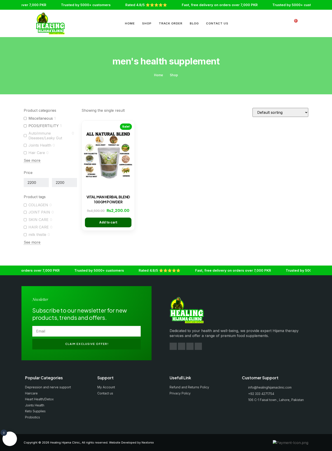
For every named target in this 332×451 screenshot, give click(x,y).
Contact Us (217, 23)
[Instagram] (181, 346)
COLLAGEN (38, 205)
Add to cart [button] (108, 222)
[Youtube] (190, 346)
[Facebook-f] (173, 346)
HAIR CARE (38, 227)
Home (130, 23)
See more (32, 160)
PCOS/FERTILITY (43, 125)
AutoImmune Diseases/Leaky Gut (45, 135)
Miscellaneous (40, 118)
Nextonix (148, 442)
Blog (194, 23)
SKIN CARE (38, 219)
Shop (147, 23)
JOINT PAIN (39, 212)
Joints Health (39, 145)
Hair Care (36, 152)
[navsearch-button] (285, 23)
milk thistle (37, 234)
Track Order (170, 23)
